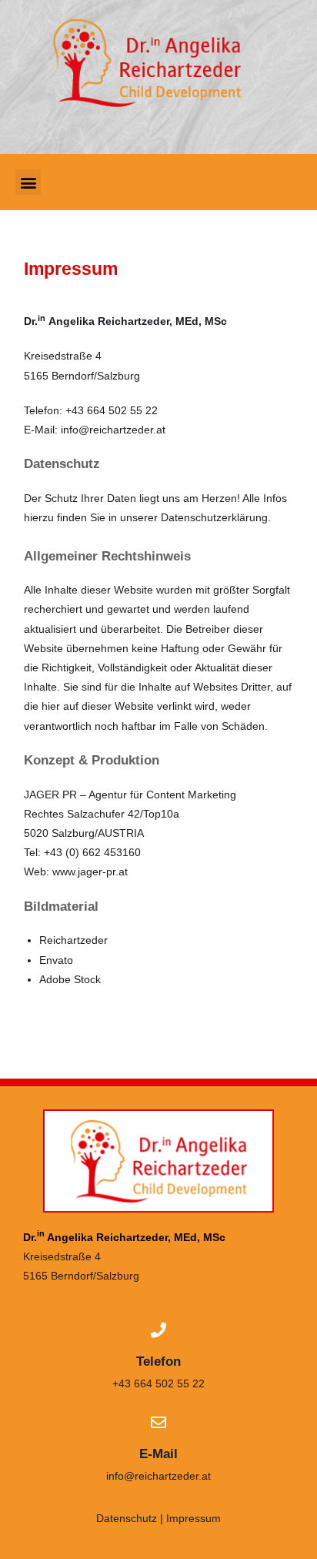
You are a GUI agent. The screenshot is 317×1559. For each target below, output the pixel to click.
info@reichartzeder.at (113, 429)
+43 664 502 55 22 (158, 1383)
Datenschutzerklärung (214, 517)
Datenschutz (62, 464)
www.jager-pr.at (90, 871)
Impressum (71, 269)
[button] (28, 182)
